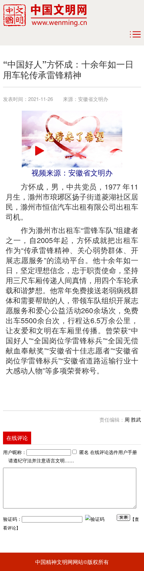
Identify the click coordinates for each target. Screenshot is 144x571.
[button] (38, 151)
